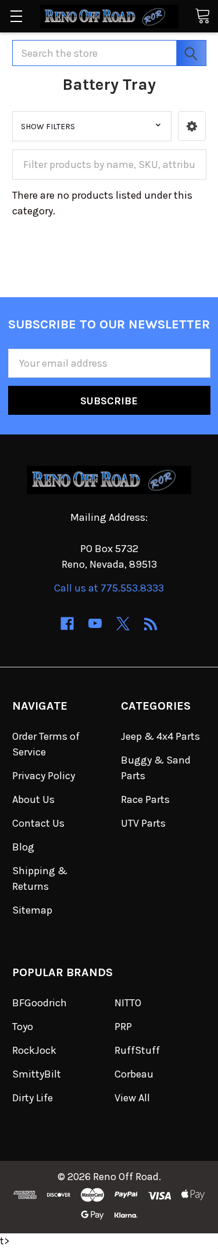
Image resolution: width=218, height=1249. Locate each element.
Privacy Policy (43, 775)
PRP (123, 1026)
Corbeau (134, 1074)
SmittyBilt (36, 1074)
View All (132, 1097)
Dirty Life (32, 1097)
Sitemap (32, 910)
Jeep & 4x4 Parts (160, 736)
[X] (123, 624)
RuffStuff (137, 1050)
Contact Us (38, 823)
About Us (33, 799)
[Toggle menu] (16, 16)
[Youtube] (95, 624)
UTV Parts (143, 823)
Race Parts (145, 799)
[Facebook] (67, 624)
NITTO (128, 1002)
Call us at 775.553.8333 (109, 588)
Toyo (22, 1026)
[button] (192, 126)
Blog (23, 847)
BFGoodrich (39, 1002)
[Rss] (151, 624)
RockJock (34, 1050)
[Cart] (202, 15)
